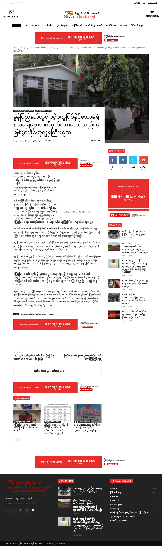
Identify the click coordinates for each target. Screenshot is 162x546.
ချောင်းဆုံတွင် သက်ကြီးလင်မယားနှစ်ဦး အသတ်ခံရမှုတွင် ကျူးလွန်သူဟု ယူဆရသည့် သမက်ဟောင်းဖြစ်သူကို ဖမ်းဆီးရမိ (135, 266)
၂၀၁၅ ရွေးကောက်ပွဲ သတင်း (61, 48)
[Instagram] (14, 510)
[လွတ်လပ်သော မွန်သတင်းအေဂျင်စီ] (23, 371)
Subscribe (143, 157)
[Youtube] (33, 510)
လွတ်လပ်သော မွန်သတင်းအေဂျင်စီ (25, 141)
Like (112, 157)
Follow (123, 157)
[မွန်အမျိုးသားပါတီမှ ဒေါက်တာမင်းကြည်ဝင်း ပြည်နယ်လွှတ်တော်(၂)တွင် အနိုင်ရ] (88, 413)
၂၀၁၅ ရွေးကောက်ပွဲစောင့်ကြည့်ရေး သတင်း (33, 314)
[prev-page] (15, 439)
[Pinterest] (27, 340)
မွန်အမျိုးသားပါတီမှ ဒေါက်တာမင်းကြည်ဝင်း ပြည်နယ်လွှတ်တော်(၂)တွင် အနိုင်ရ (87, 428)
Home (15, 48)
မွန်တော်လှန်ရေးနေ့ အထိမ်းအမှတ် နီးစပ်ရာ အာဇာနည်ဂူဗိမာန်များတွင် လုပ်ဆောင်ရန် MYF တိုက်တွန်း (135, 248)
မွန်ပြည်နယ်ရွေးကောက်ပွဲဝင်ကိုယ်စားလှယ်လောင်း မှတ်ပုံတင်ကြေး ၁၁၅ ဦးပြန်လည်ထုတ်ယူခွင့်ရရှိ (56, 429)
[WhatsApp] (33, 340)
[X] (21, 340)
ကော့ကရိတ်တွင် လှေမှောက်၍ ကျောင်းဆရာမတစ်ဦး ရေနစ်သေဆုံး (135, 283)
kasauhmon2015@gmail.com (24, 504)
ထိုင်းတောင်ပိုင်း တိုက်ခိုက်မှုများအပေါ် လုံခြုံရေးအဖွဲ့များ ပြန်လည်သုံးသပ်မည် (134, 315)
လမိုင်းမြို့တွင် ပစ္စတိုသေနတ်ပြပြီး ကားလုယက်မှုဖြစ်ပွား (134, 233)
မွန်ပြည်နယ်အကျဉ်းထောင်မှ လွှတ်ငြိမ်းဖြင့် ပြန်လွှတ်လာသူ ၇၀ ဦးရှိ (26, 428)
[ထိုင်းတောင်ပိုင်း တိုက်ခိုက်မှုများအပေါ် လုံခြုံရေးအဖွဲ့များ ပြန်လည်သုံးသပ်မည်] (114, 315)
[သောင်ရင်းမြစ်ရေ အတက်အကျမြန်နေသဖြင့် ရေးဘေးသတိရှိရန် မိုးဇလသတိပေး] (114, 297)
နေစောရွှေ (52, 314)
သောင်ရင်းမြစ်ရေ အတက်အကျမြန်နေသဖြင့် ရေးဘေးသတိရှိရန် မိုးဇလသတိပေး (133, 299)
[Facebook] (15, 340)
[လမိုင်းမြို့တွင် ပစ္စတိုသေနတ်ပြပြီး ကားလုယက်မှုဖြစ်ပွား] (114, 234)
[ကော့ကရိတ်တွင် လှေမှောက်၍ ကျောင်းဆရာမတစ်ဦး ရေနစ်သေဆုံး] (114, 283)
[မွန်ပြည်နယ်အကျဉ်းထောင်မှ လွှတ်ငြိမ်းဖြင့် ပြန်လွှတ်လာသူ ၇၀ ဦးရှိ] (27, 413)
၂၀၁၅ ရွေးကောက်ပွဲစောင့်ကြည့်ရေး (34, 48)
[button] (147, 26)
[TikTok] (20, 510)
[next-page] (19, 439)
